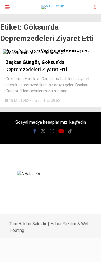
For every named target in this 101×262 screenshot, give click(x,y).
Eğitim (14, 186)
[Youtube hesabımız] (53, 253)
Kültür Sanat (20, 197)
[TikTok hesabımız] (66, 253)
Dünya (14, 88)
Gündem (15, 55)
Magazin (16, 110)
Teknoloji (17, 132)
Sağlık (14, 121)
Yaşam (14, 175)
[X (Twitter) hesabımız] (27, 253)
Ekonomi (16, 66)
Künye (13, 219)
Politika (16, 77)
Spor (12, 99)
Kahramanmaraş (24, 44)
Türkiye (15, 143)
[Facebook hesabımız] (14, 253)
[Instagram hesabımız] (40, 253)
